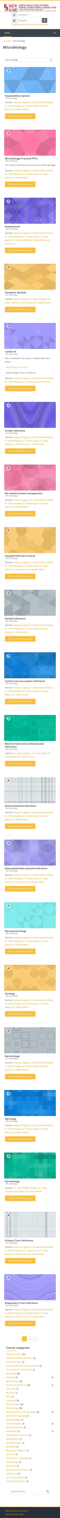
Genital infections (15, 618)
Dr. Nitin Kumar (30, 381)
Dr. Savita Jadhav (26, 302)
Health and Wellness (17, 1481)
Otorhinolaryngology (17, 1415)
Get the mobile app (14, 1514)
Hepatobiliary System (17, 95)
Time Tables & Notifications (20, 1369)
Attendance (12, 1473)
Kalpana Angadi (21, 102)
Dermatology (13, 1462)
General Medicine (15, 1427)
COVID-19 (10, 351)
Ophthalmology (14, 1419)
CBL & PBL (12, 1388)
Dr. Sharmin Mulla (20, 240)
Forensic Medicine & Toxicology (22, 1412)
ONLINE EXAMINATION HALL (20, 1358)
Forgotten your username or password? (30, 24)
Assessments (12, 226)
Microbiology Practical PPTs (21, 158)
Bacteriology (12, 1056)
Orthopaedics (13, 1439)
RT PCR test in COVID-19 (17, 367)
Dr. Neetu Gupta (30, 106)
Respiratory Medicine (17, 1450)
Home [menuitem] (7, 32)
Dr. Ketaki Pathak (20, 109)
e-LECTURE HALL (15, 1362)
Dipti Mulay (44, 381)
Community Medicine (18, 1385)
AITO (9, 1396)
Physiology (12, 1373)
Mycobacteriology (15, 931)
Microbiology (14, 1408)
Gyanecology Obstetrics (18, 1435)
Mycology (10, 1118)
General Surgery (15, 1423)
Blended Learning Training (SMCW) (23, 1365)
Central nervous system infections (25, 681)
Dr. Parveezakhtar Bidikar (41, 102)
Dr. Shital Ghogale (13, 106)
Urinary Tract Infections (19, 1240)
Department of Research (19, 1469)
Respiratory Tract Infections (21, 1303)
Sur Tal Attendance (16, 1477)
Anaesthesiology (15, 1442)
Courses (7, 41)
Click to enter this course (20, 116)
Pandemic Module (15, 292)
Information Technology (18, 1458)
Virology (10, 993)
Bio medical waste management (23, 493)
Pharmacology (14, 1404)
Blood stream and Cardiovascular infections (24, 745)
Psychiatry (12, 1465)
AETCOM (11, 1392)
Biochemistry (14, 1381)
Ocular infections (15, 430)
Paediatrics (12, 1431)
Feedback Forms (15, 1354)
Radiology (12, 1446)
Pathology (12, 1400)
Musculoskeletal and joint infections (26, 868)
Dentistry (11, 1454)
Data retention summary (16, 1510)
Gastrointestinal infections (20, 805)
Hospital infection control (20, 555)
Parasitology (12, 1181)
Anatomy (11, 1377)
